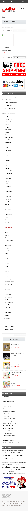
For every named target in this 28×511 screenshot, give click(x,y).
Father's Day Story (19, 464)
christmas (6, 455)
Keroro (6, 217)
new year (7, 471)
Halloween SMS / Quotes (8, 401)
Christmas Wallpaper (7, 438)
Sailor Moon (7, 271)
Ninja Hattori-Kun (9, 240)
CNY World (21, 462)
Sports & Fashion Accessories (10, 321)
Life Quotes (23, 467)
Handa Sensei (8, 196)
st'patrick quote (16, 471)
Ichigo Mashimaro (9, 201)
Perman (6, 253)
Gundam (7, 188)
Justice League (8, 214)
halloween (7, 467)
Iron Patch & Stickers (9, 326)
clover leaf (17, 460)
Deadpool (7, 147)
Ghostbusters (8, 178)
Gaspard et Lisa (8, 173)
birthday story (16, 450)
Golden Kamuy (8, 186)
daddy (24, 462)
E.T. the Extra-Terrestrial (10, 165)
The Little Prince (8, 297)
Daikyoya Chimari (8, 145)
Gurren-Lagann (8, 191)
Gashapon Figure (8, 105)
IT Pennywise (8, 206)
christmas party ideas (11, 458)
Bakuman (7, 124)
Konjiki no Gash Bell (9, 225)
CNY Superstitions (11, 462)
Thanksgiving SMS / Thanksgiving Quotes (12, 442)
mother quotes (23, 469)
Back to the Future (9, 121)
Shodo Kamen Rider (9, 281)
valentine (11, 473)
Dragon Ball (7, 160)
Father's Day (14, 464)
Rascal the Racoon (9, 261)
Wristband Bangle (9, 329)
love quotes (4, 469)
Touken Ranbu (8, 304)
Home (4, 16)
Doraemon (7, 157)
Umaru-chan (7, 307)
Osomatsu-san (8, 245)
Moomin (7, 235)
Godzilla (7, 183)
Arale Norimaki (8, 116)
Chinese (22, 450)
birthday (4, 450)
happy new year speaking (16, 467)
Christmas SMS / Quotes (8, 399)
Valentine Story (22, 473)
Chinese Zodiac (23, 452)
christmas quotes (19, 458)
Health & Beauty (6, 111)
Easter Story (5, 464)
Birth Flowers (6, 413)
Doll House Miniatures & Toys (9, 96)
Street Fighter (8, 294)
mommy (14, 469)
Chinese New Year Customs (9, 435)
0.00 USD (23, 1)
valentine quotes (16, 473)
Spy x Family (7, 289)
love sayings (10, 469)
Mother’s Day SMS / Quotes (9, 423)
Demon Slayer (8, 150)
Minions (6, 232)
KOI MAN (7, 222)
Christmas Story (6, 396)
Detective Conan (8, 152)
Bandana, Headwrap (9, 324)
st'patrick (11, 471)
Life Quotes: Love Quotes (9, 411)
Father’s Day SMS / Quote (9, 418)
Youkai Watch (8, 312)
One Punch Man (8, 243)
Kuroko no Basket (9, 227)
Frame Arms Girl (8, 170)
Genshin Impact (8, 176)
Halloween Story (7, 404)
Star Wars (7, 292)
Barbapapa (7, 127)
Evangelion (7, 168)
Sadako (6, 268)
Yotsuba (7, 310)
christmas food (13, 455)
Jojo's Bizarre (8, 209)
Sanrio (6, 276)
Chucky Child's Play (9, 137)
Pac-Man (7, 248)
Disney (6, 155)
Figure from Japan (7, 99)
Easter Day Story (7, 406)
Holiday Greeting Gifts (8, 433)
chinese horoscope (6, 452)
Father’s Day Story (7, 416)
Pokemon (7, 255)
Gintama (7, 181)
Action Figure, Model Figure (11, 102)
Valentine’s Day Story (8, 428)
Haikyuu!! (7, 194)
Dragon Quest (8, 163)
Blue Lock (7, 132)
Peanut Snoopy (8, 250)
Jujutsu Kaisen (8, 212)
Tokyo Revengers (9, 302)
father (10, 464)
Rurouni (6, 266)
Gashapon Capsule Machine (9, 108)
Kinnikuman (7, 219)
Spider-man (7, 286)
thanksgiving (5, 473)
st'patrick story (21, 471)
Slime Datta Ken (8, 284)
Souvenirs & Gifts (7, 318)
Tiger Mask (7, 299)
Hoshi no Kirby (8, 199)
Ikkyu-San (7, 204)
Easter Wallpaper (7, 408)
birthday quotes (9, 450)
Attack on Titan (8, 119)
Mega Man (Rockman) (9, 230)
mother (18, 469)
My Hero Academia (9, 237)
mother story (4, 471)
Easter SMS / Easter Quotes (9, 425)
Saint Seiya (7, 273)
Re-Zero (7, 263)
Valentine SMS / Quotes (8, 430)
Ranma (6, 258)
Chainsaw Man (8, 134)
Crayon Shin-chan (9, 139)
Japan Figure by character (13, 16)
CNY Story (6, 462)
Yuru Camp (7, 315)
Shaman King (8, 279)
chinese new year (16, 453)
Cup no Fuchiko (8, 142)
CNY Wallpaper (16, 462)
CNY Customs (22, 460)
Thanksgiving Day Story (8, 440)
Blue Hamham (8, 129)
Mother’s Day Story (7, 421)
